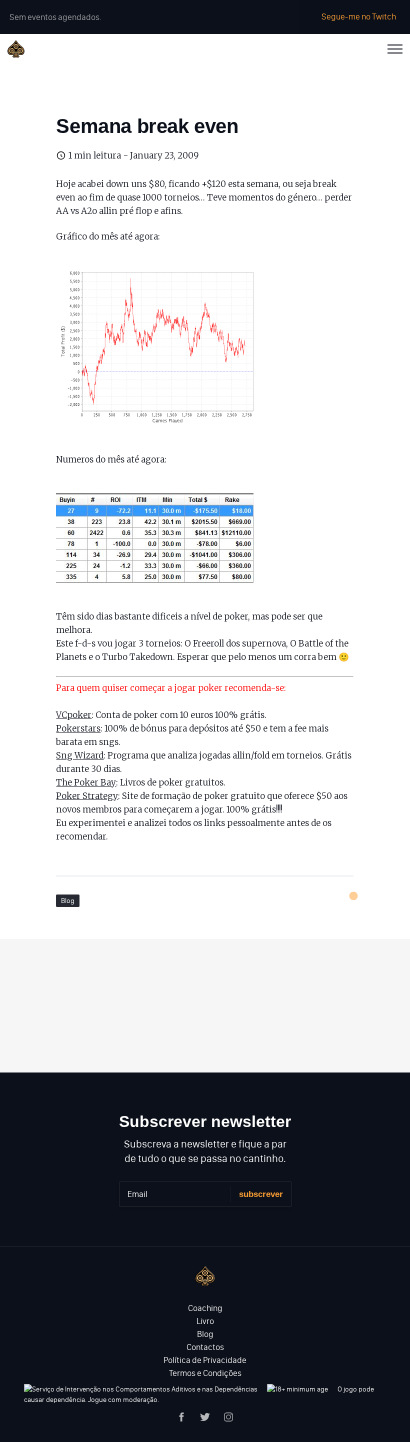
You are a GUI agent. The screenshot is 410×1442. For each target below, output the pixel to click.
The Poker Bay (86, 782)
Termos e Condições (205, 1373)
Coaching (205, 1308)
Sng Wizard (80, 755)
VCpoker (74, 715)
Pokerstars (78, 728)
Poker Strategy (87, 796)
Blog (67, 900)
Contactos (205, 1347)
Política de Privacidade (205, 1360)
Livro (205, 1321)
